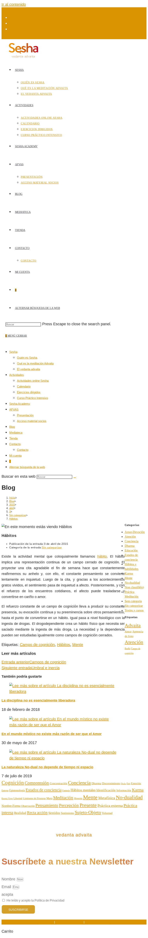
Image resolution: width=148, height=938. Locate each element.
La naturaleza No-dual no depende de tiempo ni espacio (47, 767)
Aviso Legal (46, 922)
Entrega (5, 790)
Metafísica (106, 798)
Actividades (16, 375)
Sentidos (54, 813)
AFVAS (13, 409)
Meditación (63, 797)
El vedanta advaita (28, 369)
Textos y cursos (134, 610)
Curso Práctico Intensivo (32, 398)
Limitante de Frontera (34, 798)
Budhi (127, 648)
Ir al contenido (14, 4)
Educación (131, 550)
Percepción (69, 805)
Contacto (15, 444)
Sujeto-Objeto (88, 812)
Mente (77, 644)
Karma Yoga (7, 798)
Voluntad (107, 813)
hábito (102, 556)
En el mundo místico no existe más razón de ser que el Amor (52, 734)
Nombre (9, 879)
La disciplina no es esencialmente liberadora (38, 700)
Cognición (13, 783)
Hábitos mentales (83, 790)
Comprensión (37, 783)
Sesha (13, 352)
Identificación (106, 790)
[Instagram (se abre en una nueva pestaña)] (11, 23)
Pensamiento (46, 805)
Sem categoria (133, 601)
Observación (28, 806)
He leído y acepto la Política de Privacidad (35, 900)
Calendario (23, 386)
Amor (128, 631)
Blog (12, 426)
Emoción (136, 783)
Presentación (25, 415)
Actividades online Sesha (33, 380)
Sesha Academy (19, 403)
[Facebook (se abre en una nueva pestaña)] (11, 18)
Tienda (13, 438)
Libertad (17, 798)
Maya (49, 798)
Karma (129, 573)
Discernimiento (111, 783)
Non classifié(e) (134, 587)
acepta (7, 894)
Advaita (133, 625)
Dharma (130, 545)
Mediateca (15, 432)
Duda (123, 783)
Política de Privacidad (69, 922)
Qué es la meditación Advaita (35, 363)
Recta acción (37, 813)
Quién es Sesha (27, 357)
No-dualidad (132, 582)
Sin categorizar (52, 547)
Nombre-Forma (11, 805)
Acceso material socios (31, 421)
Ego (128, 783)
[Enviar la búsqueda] (74, 477)
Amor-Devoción (135, 532)
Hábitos (13, 518)
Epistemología (17, 790)
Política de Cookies (97, 922)
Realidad (20, 813)
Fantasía (66, 790)
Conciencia (131, 541)
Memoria (78, 798)
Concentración (58, 783)
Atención (130, 536)
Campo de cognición (37, 644)
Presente (88, 805)
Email (7, 887)
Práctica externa (110, 805)
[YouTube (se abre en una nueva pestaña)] (11, 29)
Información (123, 790)
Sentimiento (67, 813)
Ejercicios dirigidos (28, 392)
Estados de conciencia (43, 790)
